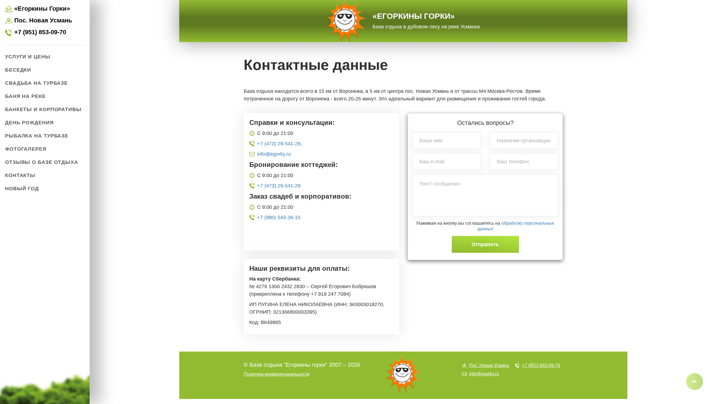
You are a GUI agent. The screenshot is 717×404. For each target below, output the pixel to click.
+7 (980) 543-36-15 (279, 217)
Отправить (485, 244)
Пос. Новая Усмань (38, 20)
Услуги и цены (27, 56)
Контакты (20, 175)
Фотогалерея (25, 149)
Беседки (18, 70)
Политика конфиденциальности (276, 374)
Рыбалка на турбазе (36, 136)
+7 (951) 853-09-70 (35, 32)
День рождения (29, 122)
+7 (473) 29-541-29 (279, 143)
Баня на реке (25, 96)
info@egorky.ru (274, 154)
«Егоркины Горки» (426, 20)
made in (265, 384)
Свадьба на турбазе (36, 83)
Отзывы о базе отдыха (41, 162)
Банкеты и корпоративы (43, 109)
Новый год (22, 188)
